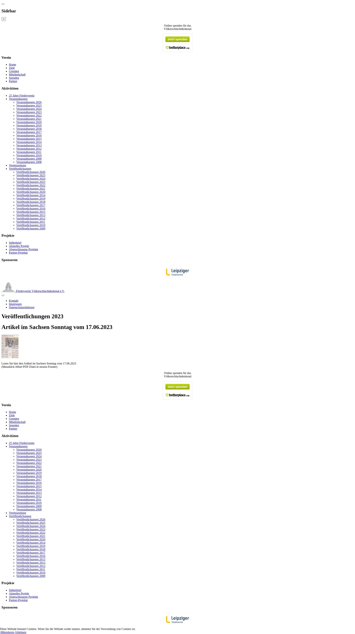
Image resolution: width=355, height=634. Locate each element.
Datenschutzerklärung (21, 307)
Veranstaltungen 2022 (29, 115)
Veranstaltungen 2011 (28, 152)
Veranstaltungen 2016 (29, 135)
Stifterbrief (15, 242)
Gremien (14, 71)
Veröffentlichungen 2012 (30, 218)
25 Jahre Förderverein (21, 95)
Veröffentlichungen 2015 (30, 211)
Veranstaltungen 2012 (29, 148)
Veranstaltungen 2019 (29, 125)
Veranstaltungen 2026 (29, 102)
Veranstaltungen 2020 (29, 122)
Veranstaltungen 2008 (29, 162)
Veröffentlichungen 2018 (30, 201)
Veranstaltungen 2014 (29, 142)
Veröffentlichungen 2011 (30, 221)
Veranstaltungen (18, 98)
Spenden (14, 77)
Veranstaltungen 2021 (29, 118)
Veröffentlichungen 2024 (30, 178)
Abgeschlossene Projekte (23, 249)
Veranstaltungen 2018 (29, 128)
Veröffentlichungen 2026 (30, 172)
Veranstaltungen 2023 (29, 112)
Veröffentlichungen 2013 (30, 215)
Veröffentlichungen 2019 (30, 198)
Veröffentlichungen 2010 (30, 225)
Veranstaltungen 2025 (29, 105)
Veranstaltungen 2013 (29, 145)
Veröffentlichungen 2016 (30, 208)
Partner (13, 81)
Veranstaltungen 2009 (29, 158)
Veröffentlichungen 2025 (30, 175)
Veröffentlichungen (20, 168)
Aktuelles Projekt (19, 246)
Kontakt (13, 300)
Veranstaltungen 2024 (29, 108)
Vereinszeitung (17, 165)
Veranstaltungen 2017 (29, 132)
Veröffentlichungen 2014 (30, 195)
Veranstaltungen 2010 (29, 155)
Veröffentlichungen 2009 (30, 228)
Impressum (15, 304)
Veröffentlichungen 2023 (30, 182)
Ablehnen (20, 632)
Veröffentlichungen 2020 (30, 191)
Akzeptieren (7, 632)
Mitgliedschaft (17, 74)
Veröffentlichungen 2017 (30, 205)
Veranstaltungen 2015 (29, 138)
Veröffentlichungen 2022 (30, 185)
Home (12, 64)
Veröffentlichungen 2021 (30, 188)
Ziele (12, 67)
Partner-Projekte (18, 252)
